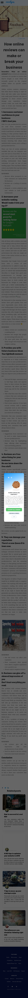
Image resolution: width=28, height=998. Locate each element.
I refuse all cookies (14, 513)
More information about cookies (14, 506)
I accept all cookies (14, 509)
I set (14, 516)
